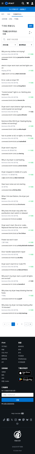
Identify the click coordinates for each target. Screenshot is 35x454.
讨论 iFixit (5, 353)
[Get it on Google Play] (25, 379)
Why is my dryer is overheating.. (13, 160)
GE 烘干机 (5, 187)
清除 (29, 32)
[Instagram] (16, 420)
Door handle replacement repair (13, 252)
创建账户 (23, 9)
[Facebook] (8, 420)
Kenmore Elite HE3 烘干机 (10, 54)
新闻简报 (4, 359)
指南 (8, 14)
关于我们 (4, 346)
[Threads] (31, 420)
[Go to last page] (30, 324)
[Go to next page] (26, 324)
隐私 (3, 375)
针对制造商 (21, 362)
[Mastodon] (23, 420)
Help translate (16, 413)
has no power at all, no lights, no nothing (17, 136)
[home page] (9, 3)
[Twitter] (12, 420)
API (3, 362)
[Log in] (32, 3)
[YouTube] (19, 420)
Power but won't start (10, 240)
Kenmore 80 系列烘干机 (9, 150)
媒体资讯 (21, 346)
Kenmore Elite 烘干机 (8, 126)
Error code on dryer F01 (10, 80)
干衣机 (16, 19)
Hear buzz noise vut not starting (13, 184)
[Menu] (2, 3)
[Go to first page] (4, 324)
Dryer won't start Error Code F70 (14, 264)
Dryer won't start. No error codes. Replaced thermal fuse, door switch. (15, 226)
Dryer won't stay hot (9, 148)
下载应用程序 (23, 368)
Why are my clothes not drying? (13, 51)
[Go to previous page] (9, 324)
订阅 (17, 400)
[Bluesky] (27, 420)
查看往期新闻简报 (8, 404)
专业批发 (21, 356)
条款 (3, 378)
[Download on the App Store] (24, 373)
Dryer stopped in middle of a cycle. (14, 172)
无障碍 (4, 372)
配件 (3, 14)
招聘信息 (4, 356)
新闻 (19, 349)
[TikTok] (4, 420)
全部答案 (4, 19)
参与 (19, 353)
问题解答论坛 (17, 14)
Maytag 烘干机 (6, 70)
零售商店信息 (22, 359)
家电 (10, 19)
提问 (30, 26)
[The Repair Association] (17, 423)
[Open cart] (28, 3)
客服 (3, 349)
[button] (23, 3)
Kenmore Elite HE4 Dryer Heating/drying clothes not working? (16, 122)
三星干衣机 (5, 242)
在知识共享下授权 (17, 447)
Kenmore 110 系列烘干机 (9, 175)
